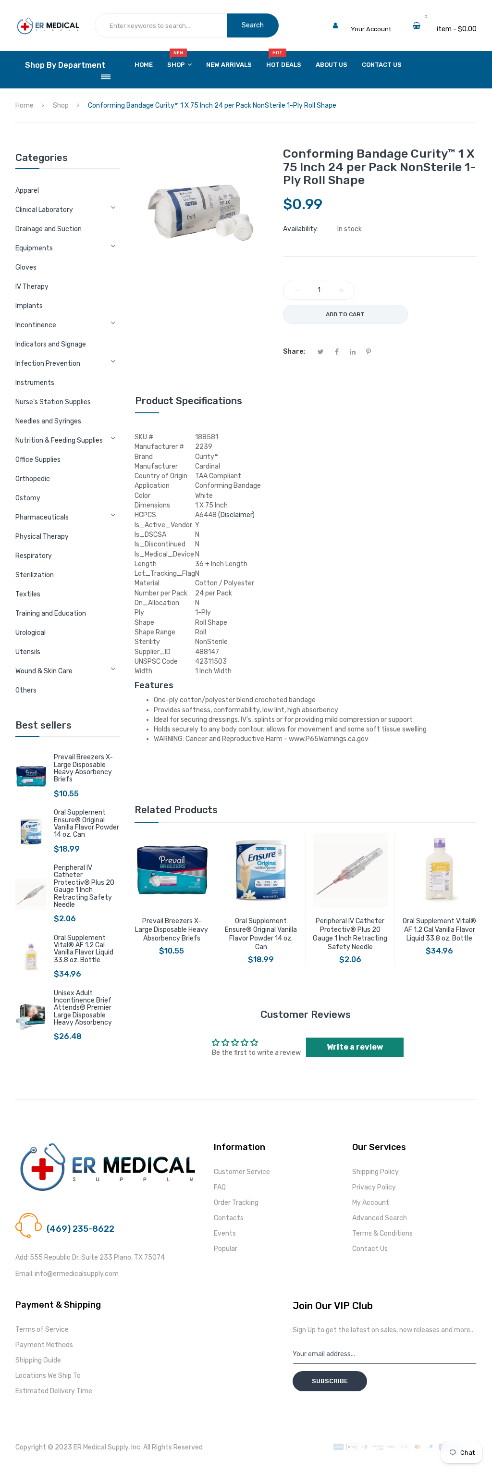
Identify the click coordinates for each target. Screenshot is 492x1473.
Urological (30, 633)
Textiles (27, 594)
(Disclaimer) (236, 515)
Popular (225, 1249)
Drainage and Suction (48, 229)
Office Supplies (38, 460)
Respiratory (33, 556)
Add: (22, 1257)
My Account (370, 1203)
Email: (24, 1274)
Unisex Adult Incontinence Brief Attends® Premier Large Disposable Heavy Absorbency (83, 1008)
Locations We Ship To (48, 1376)
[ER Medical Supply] (47, 22)
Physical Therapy (42, 536)
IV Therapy (32, 287)
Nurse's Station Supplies (53, 402)
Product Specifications (188, 401)
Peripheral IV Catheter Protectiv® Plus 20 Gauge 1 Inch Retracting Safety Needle (84, 886)
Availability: (301, 229)
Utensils (27, 652)
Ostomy (27, 498)
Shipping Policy (375, 1172)
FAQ (220, 1187)
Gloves (26, 267)
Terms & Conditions (382, 1233)
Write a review (355, 1047)
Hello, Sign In (370, 19)
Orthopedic (32, 479)
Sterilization (34, 575)
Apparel (27, 190)
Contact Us (370, 1249)
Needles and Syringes (48, 421)
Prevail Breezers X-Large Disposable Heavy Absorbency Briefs (83, 768)
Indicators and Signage (50, 344)
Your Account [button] (371, 29)
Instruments (34, 383)
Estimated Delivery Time (53, 1391)
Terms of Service (42, 1329)
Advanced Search (379, 1218)
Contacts (229, 1218)
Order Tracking (236, 1203)
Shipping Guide (38, 1360)
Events (225, 1233)
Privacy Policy (374, 1187)
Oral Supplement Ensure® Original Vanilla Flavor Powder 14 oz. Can (86, 823)
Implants (29, 306)
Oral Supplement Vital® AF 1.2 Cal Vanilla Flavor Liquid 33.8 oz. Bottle (83, 949)
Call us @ (60, 1217)
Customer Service (242, 1172)
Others (26, 690)
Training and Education (50, 613)
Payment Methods (44, 1345)
